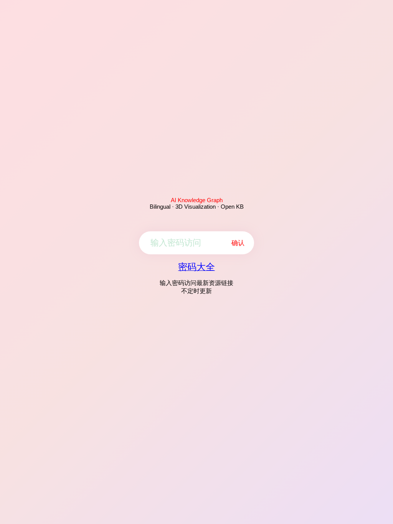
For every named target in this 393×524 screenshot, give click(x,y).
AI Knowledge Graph (197, 200)
